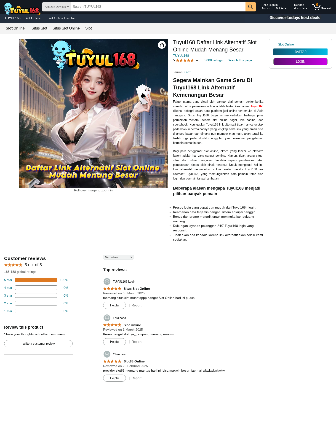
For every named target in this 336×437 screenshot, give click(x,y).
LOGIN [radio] (300, 61)
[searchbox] (158, 7)
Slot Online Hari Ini (61, 18)
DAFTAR (301, 52)
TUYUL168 (13, 18)
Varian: (178, 72)
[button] (162, 45)
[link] (275, 44)
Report (136, 305)
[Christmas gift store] (290, 18)
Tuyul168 (257, 106)
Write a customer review (39, 343)
